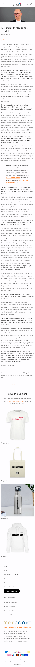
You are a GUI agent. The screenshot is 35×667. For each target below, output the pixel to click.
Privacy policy (8, 661)
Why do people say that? (11, 574)
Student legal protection (11, 602)
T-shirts (4, 443)
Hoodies (4, 556)
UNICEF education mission (15, 401)
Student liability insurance (11, 615)
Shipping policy (27, 661)
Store (5, 570)
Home (5, 566)
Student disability (9, 611)
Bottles (4, 519)
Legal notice (18, 664)
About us (6, 583)
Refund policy (27, 659)
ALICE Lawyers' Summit (13, 177)
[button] (4, 4)
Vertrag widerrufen (12, 591)
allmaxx (10, 659)
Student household (9, 606)
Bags (3, 481)
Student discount (9, 587)
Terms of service (18, 661)
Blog (5, 579)
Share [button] (5, 40)
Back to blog (18, 385)
